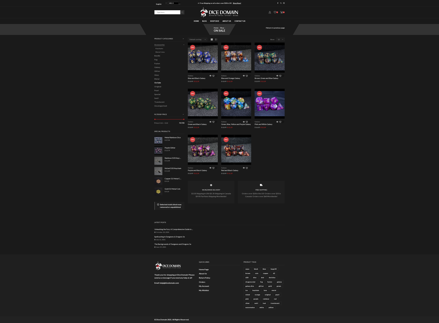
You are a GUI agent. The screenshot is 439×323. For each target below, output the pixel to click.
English (158, 4)
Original (157, 86)
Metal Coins (160, 52)
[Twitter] (281, 3)
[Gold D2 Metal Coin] (158, 192)
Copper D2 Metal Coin (173, 178)
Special (157, 94)
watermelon (250, 307)
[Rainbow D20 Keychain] (158, 161)
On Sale (157, 83)
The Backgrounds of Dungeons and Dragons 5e (172, 244)
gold (270, 286)
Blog (204, 21)
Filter (181, 123)
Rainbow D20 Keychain (173, 158)
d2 (274, 273)
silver (247, 303)
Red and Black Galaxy (229, 170)
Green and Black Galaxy (197, 124)
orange (257, 295)
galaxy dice (249, 286)
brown (247, 273)
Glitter (157, 71)
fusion (269, 282)
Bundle (157, 56)
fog (261, 282)
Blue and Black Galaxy (196, 78)
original (268, 295)
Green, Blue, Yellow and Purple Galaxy (236, 124)
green (279, 286)
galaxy (279, 282)
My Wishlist (204, 290)
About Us (226, 21)
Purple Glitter (170, 148)
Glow (156, 75)
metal (274, 290)
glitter (261, 286)
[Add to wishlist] (215, 75)
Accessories (159, 45)
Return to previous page (275, 28)
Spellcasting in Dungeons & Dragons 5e (169, 237)
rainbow (266, 299)
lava (265, 290)
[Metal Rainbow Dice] (158, 140)
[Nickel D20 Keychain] (158, 171)
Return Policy (204, 278)
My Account (204, 286)
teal (264, 303)
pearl (277, 295)
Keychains (159, 48)
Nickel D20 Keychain (173, 168)
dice (254, 277)
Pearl (156, 90)
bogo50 (273, 269)
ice (246, 290)
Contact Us (239, 21)
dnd (262, 277)
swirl (256, 303)
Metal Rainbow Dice (173, 137)
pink (247, 299)
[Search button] (182, 12)
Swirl (156, 98)
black (256, 269)
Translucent (159, 102)
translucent (275, 303)
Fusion (157, 63)
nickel (247, 295)
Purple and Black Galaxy (197, 170)
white (262, 307)
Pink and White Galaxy (263, 124)
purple (255, 299)
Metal (156, 79)
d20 (246, 277)
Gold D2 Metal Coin (172, 189)
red (275, 299)
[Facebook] (278, 3)
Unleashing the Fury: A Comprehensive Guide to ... (173, 229)
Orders (202, 282)
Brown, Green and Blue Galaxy (266, 78)
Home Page (204, 269)
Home (196, 21)
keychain (255, 290)
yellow (271, 307)
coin (256, 273)
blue (264, 269)
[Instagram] (284, 3)
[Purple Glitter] (158, 150)
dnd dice (272, 277)
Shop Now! (237, 3)
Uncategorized (160, 106)
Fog (155, 59)
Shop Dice (214, 21)
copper (265, 273)
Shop (222, 28)
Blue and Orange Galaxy (230, 78)
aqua (247, 269)
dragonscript (250, 282)
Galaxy (190, 76)
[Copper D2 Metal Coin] (158, 181)
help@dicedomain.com (169, 283)
